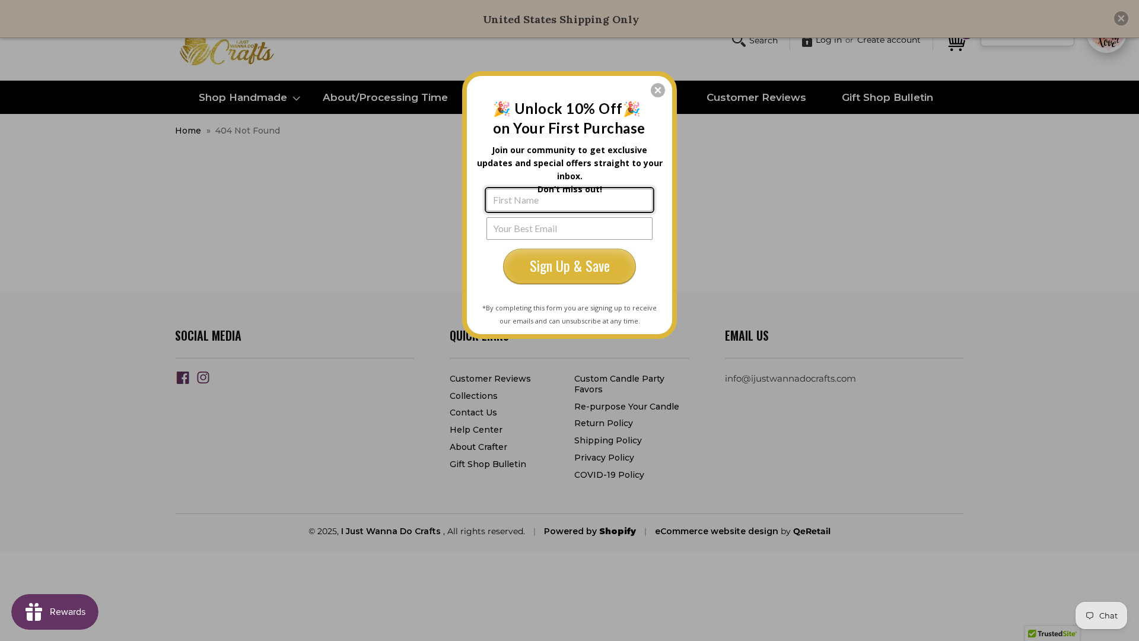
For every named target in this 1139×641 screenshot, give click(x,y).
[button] (658, 90)
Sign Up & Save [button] (570, 265)
